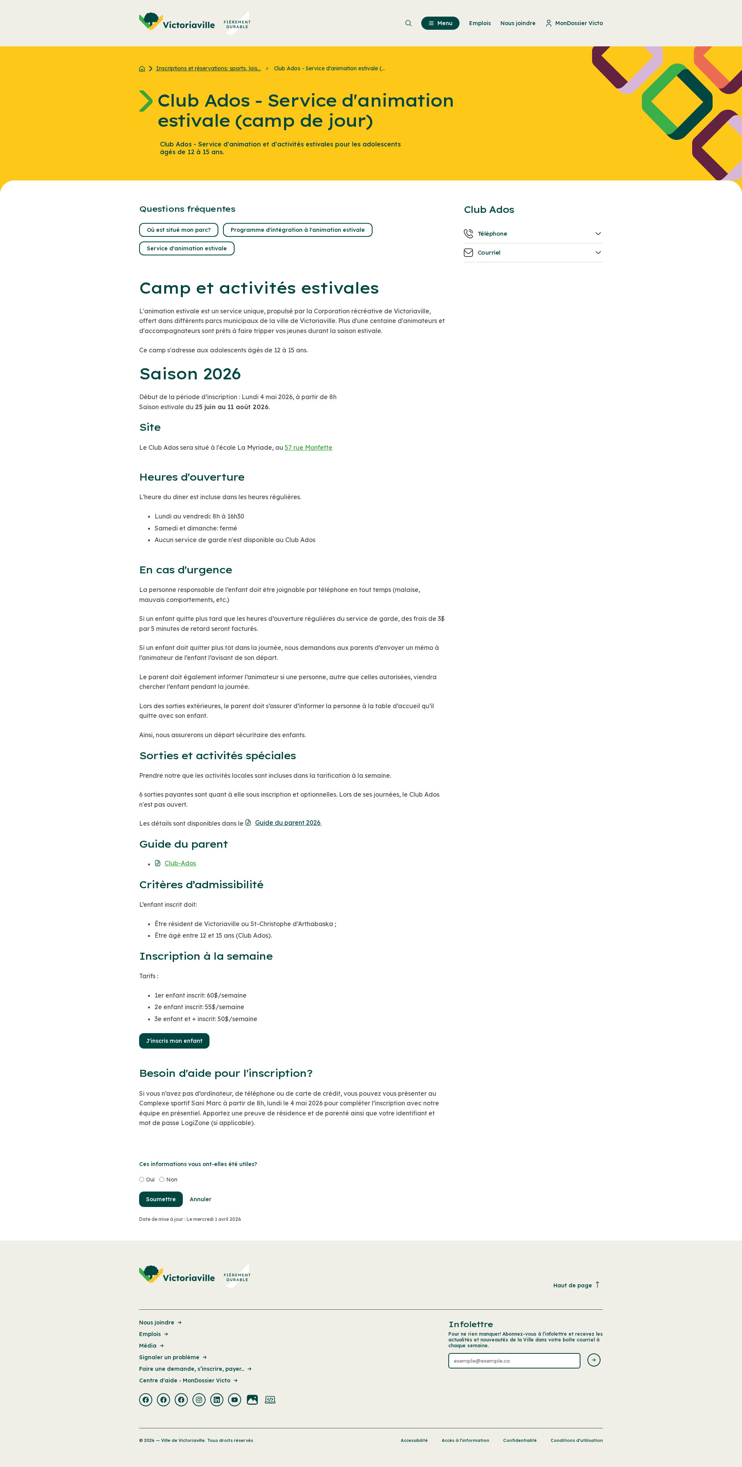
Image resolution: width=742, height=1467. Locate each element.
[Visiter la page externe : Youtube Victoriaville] (234, 1400)
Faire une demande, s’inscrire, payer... (191, 1368)
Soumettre (161, 1199)
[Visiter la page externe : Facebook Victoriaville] (145, 1400)
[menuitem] (195, 23)
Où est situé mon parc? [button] (179, 229)
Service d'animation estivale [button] (187, 248)
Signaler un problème (169, 1357)
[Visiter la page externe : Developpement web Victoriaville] (270, 1400)
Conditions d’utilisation (577, 1440)
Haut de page (572, 1285)
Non (171, 1179)
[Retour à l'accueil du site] (144, 68)
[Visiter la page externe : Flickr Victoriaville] (252, 1400)
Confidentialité (520, 1440)
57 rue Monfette (308, 447)
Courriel (489, 252)
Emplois (150, 1334)
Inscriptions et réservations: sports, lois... (208, 68)
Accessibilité (414, 1440)
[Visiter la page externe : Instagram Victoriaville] (199, 1400)
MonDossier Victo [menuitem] (579, 23)
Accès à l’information (465, 1440)
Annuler (200, 1199)
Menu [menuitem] (445, 23)
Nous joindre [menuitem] (518, 23)
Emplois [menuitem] (480, 23)
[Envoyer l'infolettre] (594, 1360)
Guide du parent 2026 (287, 822)
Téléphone (492, 233)
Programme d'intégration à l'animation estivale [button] (298, 229)
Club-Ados (180, 863)
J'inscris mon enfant (174, 1040)
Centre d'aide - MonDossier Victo (184, 1380)
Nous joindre (156, 1322)
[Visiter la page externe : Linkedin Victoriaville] (216, 1400)
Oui (150, 1179)
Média (148, 1345)
